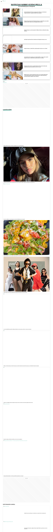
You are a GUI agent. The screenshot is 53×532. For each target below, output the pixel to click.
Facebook (40, 1)
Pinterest (47, 1)
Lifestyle (19, 1)
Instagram (38, 1)
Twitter (42, 1)
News (23, 1)
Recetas (25, 1)
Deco (29, 1)
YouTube (45, 1)
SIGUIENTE (5, 82)
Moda (12, 1)
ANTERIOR (4, 80)
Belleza (15, 1)
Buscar (51, 1)
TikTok (44, 1)
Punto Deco (32, 1)
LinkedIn (49, 1)
